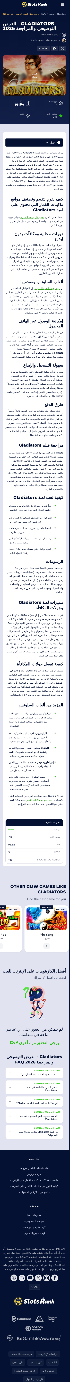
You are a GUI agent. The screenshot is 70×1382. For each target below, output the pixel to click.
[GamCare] (21, 1319)
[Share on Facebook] (54, 48)
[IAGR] (52, 1319)
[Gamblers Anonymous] (39, 1319)
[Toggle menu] (62, 4)
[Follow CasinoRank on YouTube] (30, 1278)
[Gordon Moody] (34, 1328)
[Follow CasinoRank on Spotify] (22, 1278)
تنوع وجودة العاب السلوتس (46, 288)
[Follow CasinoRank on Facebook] (54, 1278)
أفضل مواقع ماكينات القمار (40, 799)
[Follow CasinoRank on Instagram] (46, 1278)
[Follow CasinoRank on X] (38, 1278)
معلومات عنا (34, 1215)
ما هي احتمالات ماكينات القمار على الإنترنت (34, 1180)
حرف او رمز (34, 1174)
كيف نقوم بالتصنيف (34, 1233)
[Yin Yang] (46, 928)
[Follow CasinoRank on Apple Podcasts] (14, 1278)
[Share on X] (62, 48)
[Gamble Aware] (39, 1338)
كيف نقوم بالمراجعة (34, 1227)
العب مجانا (34, 75)
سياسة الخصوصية (34, 1221)
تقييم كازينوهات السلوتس (32, 217)
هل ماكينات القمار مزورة (34, 1168)
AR (36, 1286)
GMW (11, 829)
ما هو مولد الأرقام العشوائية (34, 1192)
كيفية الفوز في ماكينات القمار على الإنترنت (34, 1186)
